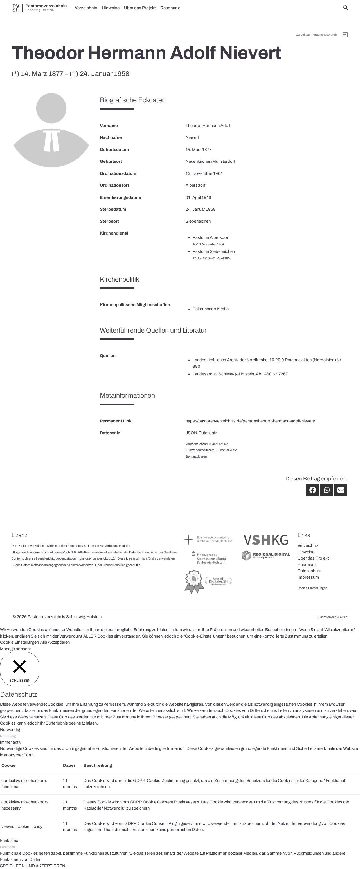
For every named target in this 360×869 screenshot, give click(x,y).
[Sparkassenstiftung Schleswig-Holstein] (208, 564)
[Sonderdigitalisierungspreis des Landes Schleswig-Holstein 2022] (208, 594)
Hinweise (111, 8)
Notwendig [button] (10, 729)
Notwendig (8, 736)
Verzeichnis (86, 8)
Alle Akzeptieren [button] (55, 642)
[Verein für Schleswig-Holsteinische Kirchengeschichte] (265, 546)
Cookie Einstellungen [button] (19, 642)
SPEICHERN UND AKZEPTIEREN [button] (32, 866)
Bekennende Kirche (211, 309)
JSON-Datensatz (201, 433)
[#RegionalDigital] (265, 560)
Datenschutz (309, 571)
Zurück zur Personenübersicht (317, 34)
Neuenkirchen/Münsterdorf (210, 161)
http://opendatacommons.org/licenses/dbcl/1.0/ (82, 558)
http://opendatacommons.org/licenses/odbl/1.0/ (44, 552)
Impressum (308, 577)
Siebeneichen (198, 221)
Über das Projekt (140, 8)
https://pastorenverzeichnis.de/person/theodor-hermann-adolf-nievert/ (250, 421)
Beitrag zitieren (196, 456)
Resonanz (170, 8)
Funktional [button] (9, 840)
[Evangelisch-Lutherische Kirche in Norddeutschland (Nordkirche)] (208, 546)
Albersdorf (195, 185)
